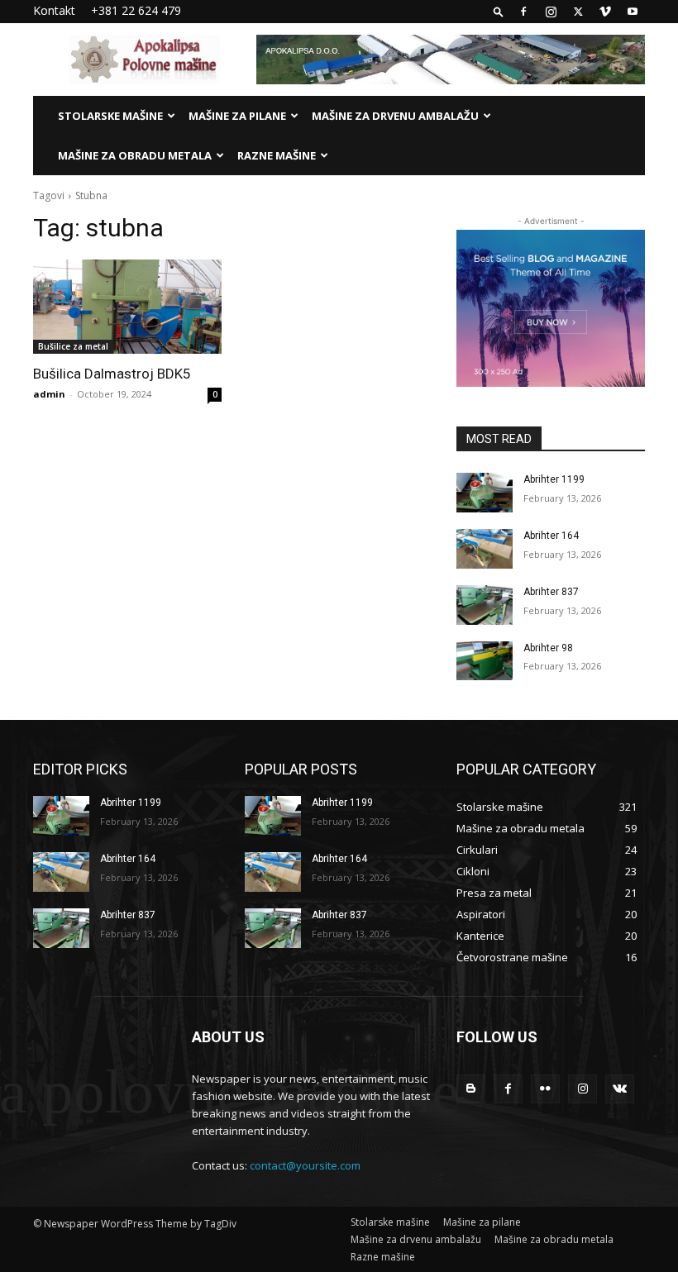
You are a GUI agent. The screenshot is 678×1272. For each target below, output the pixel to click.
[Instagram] (550, 11)
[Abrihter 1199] (484, 492)
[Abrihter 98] (484, 661)
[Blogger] (470, 1088)
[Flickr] (545, 1088)
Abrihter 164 (551, 535)
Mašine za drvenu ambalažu (395, 115)
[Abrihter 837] (484, 605)
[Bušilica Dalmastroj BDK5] (127, 307)
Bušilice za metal (73, 346)
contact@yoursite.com (305, 1165)
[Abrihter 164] (484, 549)
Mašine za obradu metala (135, 155)
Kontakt (54, 10)
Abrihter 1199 (554, 479)
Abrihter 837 (551, 592)
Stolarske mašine (110, 115)
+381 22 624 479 (136, 10)
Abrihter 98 (548, 648)
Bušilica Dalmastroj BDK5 (112, 373)
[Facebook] (523, 11)
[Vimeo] (605, 11)
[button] (498, 11)
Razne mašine (276, 155)
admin (49, 394)
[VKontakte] (619, 1088)
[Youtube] (632, 11)
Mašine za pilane (237, 115)
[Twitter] (578, 11)
